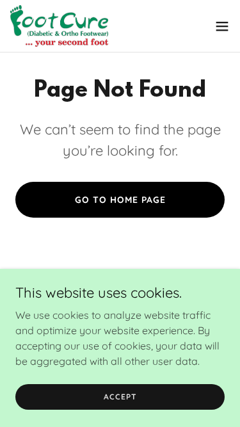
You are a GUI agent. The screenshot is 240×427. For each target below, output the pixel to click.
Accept (120, 396)
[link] (59, 26)
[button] (222, 26)
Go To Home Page (120, 199)
